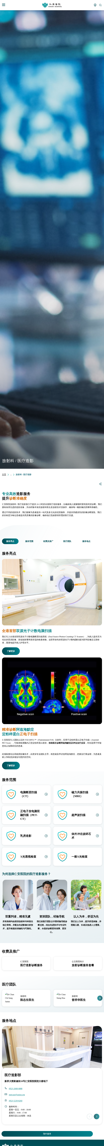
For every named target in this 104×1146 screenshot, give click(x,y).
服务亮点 (10, 541)
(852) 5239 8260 (15, 1101)
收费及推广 (48, 541)
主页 (4, 474)
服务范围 (29, 541)
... (11, 474)
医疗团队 (67, 541)
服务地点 (86, 541)
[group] (26, 963)
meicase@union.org (17, 1095)
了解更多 (11, 651)
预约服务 (47, 1134)
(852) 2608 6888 (15, 1089)
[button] (3, 541)
